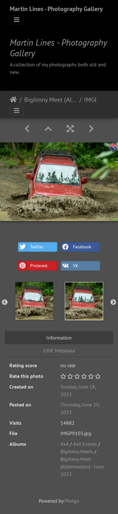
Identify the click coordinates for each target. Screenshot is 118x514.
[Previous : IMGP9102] (27, 129)
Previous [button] (5, 302)
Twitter (36, 247)
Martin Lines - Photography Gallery (56, 9)
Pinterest (39, 265)
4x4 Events (85, 444)
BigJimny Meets (76, 451)
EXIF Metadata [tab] (59, 350)
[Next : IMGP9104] (91, 129)
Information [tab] (59, 337)
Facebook (82, 247)
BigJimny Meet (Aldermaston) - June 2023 (50, 100)
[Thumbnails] (48, 129)
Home (13, 99)
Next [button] (113, 302)
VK (75, 265)
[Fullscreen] (70, 129)
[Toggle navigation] (17, 20)
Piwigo (72, 501)
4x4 (65, 444)
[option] (34, 301)
